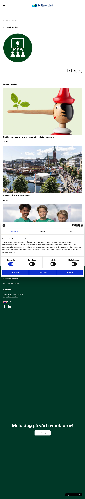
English (9, 301)
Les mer (5, 142)
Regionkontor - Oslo (10, 297)
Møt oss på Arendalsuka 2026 (17, 195)
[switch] (32, 264)
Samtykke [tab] (14, 231)
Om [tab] (70, 231)
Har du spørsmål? (75, 495)
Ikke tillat (15, 272)
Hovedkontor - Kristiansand (13, 294)
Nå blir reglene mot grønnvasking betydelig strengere (28, 137)
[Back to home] (42, 5)
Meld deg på (42, 433)
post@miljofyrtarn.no (12, 279)
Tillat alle (69, 272)
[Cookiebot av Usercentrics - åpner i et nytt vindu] (73, 225)
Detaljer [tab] (42, 231)
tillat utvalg (43, 272)
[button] (4, 5)
